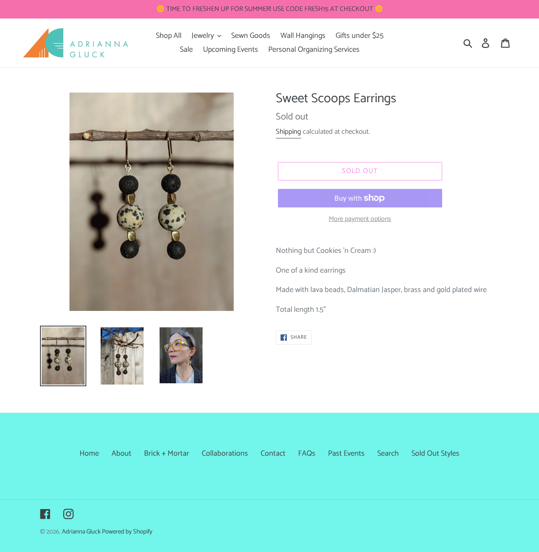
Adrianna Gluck (82, 532)
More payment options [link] (360, 219)
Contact (273, 453)
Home (89, 453)
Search (388, 453)
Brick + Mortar (166, 453)
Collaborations (225, 453)
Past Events (346, 453)
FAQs (306, 453)
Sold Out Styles (435, 453)
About (121, 453)
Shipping (288, 132)
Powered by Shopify (127, 532)
